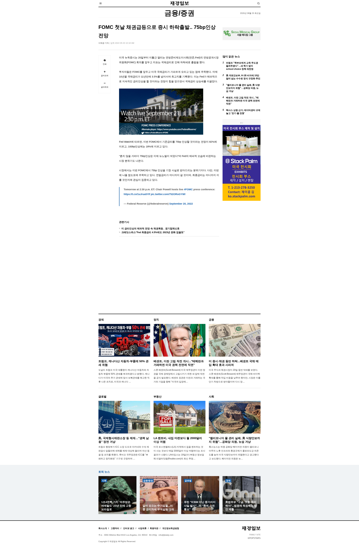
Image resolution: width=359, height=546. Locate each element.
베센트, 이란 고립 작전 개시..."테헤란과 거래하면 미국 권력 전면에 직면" (243, 100)
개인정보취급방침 (170, 528)
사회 (104, 480)
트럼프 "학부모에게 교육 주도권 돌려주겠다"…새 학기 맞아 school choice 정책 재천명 (242, 66)
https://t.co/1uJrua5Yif (137, 194)
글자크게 (104, 76)
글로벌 (188, 480)
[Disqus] (169, 276)
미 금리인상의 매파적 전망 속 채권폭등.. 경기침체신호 (150, 228)
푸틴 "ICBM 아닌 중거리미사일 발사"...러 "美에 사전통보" (200, 506)
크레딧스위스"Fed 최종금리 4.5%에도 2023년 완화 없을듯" (153, 232)
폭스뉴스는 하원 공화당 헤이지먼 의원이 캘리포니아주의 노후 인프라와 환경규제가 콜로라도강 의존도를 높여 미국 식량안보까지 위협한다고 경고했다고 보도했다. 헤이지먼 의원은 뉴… (234, 453)
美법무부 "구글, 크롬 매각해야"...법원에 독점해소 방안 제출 (241, 506)
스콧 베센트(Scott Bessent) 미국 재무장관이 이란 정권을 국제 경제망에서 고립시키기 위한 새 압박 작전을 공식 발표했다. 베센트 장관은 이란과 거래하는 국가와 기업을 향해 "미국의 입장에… (179, 376)
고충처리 (115, 528)
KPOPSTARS (254, 538)
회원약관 (154, 528)
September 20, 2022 (181, 203)
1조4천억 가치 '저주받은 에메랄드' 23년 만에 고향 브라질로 (116, 506)
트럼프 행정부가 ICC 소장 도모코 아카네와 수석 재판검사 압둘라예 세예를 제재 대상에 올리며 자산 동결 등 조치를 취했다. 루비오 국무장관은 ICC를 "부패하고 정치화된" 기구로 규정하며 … (123, 453)
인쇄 (104, 64)
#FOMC (188, 189)
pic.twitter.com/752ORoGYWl (168, 194)
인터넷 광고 (128, 528)
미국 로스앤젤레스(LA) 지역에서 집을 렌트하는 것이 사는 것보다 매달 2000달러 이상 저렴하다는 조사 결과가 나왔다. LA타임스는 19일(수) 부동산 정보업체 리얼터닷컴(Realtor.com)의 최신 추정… (179, 453)
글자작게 (104, 87)
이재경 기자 (103, 43)
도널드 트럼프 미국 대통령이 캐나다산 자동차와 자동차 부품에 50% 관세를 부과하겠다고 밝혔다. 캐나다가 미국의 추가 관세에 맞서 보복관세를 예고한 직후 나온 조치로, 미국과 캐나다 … (123, 376)
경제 (228, 480)
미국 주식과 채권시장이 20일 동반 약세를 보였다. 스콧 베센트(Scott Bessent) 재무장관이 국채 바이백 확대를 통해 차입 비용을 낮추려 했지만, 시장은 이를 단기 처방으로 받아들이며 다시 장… (234, 376)
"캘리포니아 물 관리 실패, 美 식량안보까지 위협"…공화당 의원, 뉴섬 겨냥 (243, 88)
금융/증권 (148, 480)
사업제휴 (142, 528)
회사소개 (102, 528)
